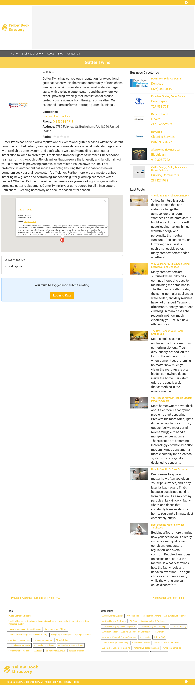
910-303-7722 (160, 160)
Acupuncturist (133, 616)
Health (155, 119)
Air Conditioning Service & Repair (153, 626)
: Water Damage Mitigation (20, 616)
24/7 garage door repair (61, 634)
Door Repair (159, 101)
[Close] (105, 201)
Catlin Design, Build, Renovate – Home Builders (169, 169)
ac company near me (43, 640)
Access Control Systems (112, 616)
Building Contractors (56, 116)
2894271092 (159, 180)
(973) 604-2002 (161, 124)
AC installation (62, 640)
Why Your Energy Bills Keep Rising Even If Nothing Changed (170, 265)
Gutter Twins (25, 209)
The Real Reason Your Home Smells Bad (167, 332)
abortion (12, 640)
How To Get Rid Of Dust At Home (169, 469)
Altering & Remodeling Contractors (136, 632)
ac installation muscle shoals (70, 645)
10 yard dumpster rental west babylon (24, 629)
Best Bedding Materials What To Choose (167, 526)
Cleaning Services (163, 137)
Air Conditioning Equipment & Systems (119, 626)
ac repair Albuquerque (55, 651)
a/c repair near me (83, 634)
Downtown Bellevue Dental (166, 78)
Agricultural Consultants (175, 616)
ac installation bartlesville (19, 645)
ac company (25, 640)
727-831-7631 (160, 106)
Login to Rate (62, 295)
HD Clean (156, 131)
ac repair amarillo (76, 651)
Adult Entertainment (152, 616)
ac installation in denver (44, 645)
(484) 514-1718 (63, 121)
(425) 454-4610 (161, 89)
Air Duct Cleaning (178, 626)
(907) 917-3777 (161, 142)
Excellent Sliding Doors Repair (168, 96)
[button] (62, 241)
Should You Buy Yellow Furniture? (170, 195)
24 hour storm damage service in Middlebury (27, 634)
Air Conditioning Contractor (114, 621)
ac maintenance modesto (19, 651)
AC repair (38, 651)
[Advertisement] (113, 29)
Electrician (158, 154)
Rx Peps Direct (159, 114)
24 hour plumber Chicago (56, 629)
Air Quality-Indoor (110, 632)
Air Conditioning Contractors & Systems (147, 621)
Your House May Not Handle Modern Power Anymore (171, 399)
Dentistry (157, 83)
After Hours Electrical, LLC (166, 149)
